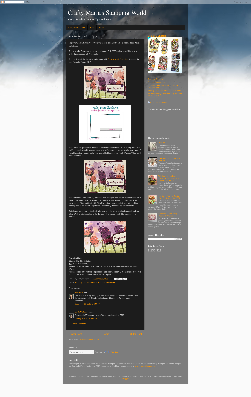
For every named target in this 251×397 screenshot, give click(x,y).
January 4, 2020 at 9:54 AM (86, 319)
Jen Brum (79, 292)
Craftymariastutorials (77, 27)
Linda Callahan (81, 312)
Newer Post (75, 334)
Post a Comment (79, 324)
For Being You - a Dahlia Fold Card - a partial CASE (169, 197)
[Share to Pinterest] (125, 279)
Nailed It (161, 143)
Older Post (136, 334)
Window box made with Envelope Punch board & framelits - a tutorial (168, 178)
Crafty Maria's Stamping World (107, 12)
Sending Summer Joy (157, 82)
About (101, 27)
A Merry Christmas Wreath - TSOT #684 (164, 91)
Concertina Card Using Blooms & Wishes (167, 215)
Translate (114, 352)
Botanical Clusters (157, 36)
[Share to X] (120, 279)
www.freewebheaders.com (146, 366)
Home (92, 27)
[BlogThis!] (118, 279)
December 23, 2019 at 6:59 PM (88, 304)
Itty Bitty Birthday (90, 282)
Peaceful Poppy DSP (106, 282)
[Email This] (115, 279)
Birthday (78, 282)
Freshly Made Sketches (118, 59)
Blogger (125, 379)
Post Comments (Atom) (89, 339)
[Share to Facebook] (123, 279)
